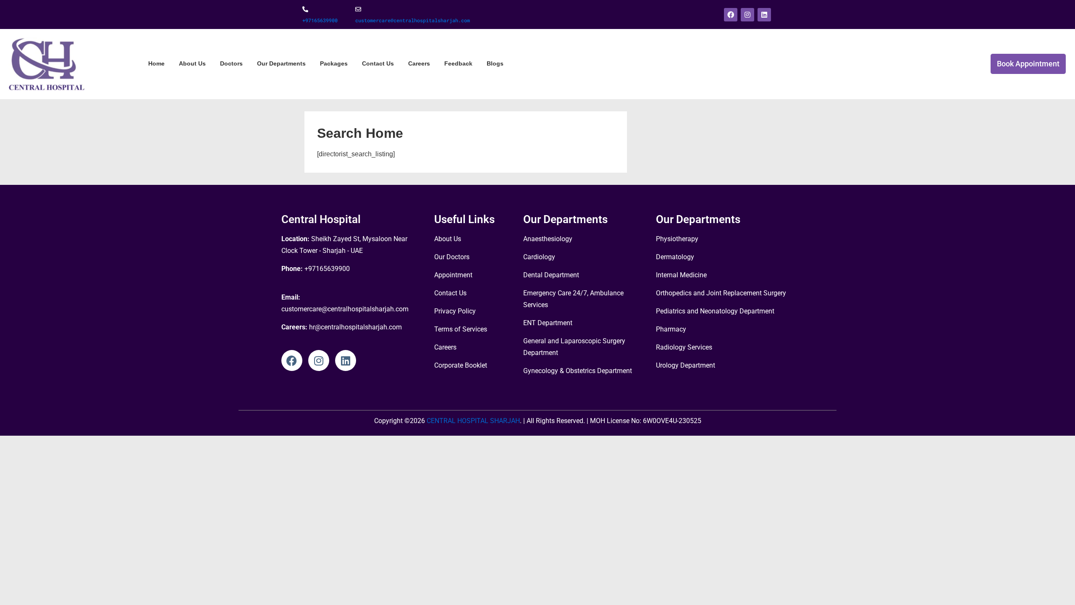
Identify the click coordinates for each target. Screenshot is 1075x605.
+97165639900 (320, 20)
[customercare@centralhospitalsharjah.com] (358, 9)
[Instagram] (747, 14)
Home (156, 63)
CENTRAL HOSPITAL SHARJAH (472, 421)
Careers (419, 63)
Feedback (458, 63)
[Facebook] (730, 14)
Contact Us (378, 63)
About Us (192, 63)
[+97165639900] (305, 9)
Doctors (231, 63)
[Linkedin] (764, 14)
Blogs (495, 63)
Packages (334, 63)
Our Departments (281, 63)
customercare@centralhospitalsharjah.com (412, 20)
